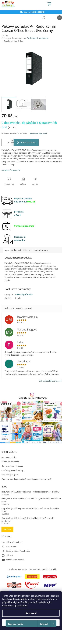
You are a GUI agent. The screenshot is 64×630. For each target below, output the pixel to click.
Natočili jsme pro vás (15, 559)
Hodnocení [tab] (16, 250)
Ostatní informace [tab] (40, 250)
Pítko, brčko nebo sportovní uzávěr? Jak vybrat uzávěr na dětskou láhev (31, 500)
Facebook (12, 569)
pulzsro (9, 555)
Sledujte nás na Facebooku (18, 551)
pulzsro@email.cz (14, 542)
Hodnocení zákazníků (47, 569)
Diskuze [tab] (26, 250)
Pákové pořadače (24, 294)
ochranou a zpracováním (14, 605)
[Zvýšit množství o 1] (12, 140)
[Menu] (60, 18)
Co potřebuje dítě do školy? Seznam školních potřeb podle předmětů (27, 520)
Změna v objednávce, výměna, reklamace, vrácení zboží (26, 479)
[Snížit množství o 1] (12, 144)
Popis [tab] (6, 250)
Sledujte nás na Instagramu (32, 398)
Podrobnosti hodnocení (37, 38)
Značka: (14, 41)
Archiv (7, 529)
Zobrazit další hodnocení (50, 381)
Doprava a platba (9, 457)
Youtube (32, 569)
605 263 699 (11, 546)
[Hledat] (44, 18)
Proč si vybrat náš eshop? (12, 470)
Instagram (22, 569)
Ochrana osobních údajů (12, 466)
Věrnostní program (9, 474)
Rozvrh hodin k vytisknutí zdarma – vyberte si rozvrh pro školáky (30, 492)
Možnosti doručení (38, 133)
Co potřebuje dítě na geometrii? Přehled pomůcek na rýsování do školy (30, 510)
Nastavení (30, 613)
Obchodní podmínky (10, 461)
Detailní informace (9, 170)
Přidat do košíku (28, 142)
